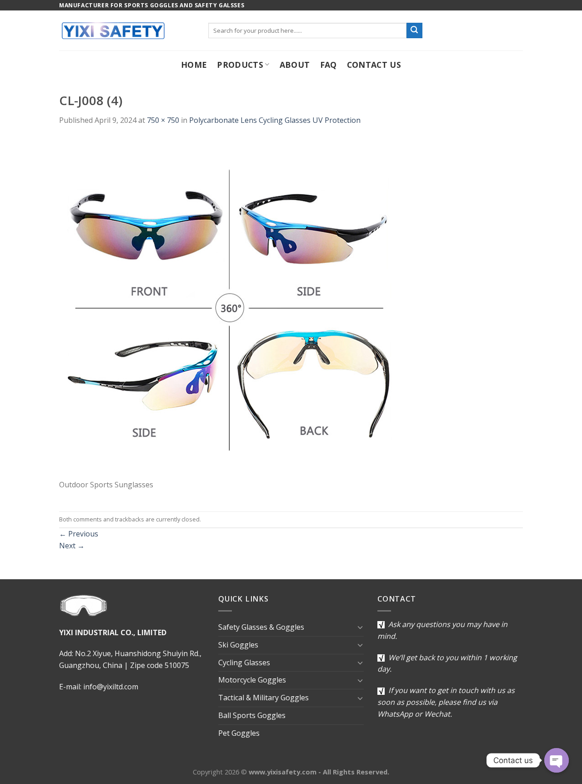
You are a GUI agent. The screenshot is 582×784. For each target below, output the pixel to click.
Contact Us (374, 64)
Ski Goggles (238, 645)
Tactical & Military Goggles (263, 698)
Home (194, 64)
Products (240, 64)
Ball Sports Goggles (252, 715)
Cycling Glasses (244, 663)
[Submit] (414, 30)
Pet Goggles (239, 733)
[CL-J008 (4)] (229, 308)
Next (72, 546)
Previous (78, 534)
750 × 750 (163, 120)
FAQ (328, 64)
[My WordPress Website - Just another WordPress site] (127, 30)
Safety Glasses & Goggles (261, 627)
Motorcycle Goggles (252, 680)
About (295, 64)
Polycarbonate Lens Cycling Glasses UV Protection (275, 120)
